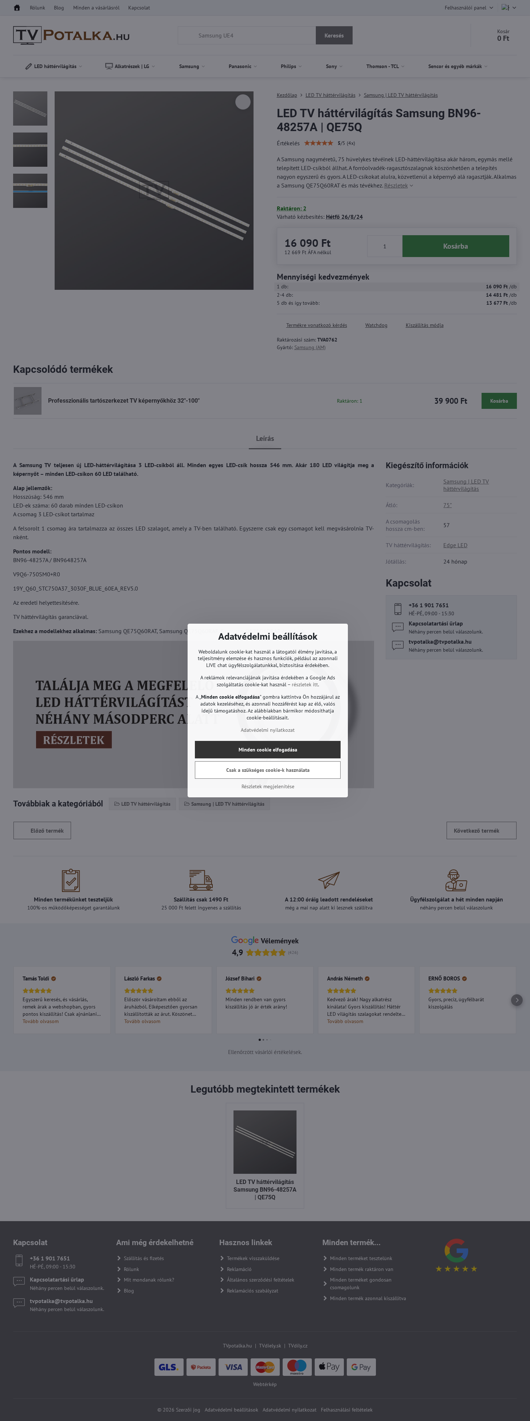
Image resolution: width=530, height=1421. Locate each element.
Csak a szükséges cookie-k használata (268, 770)
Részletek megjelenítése (268, 786)
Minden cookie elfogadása (268, 749)
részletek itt (305, 684)
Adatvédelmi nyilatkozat (268, 730)
